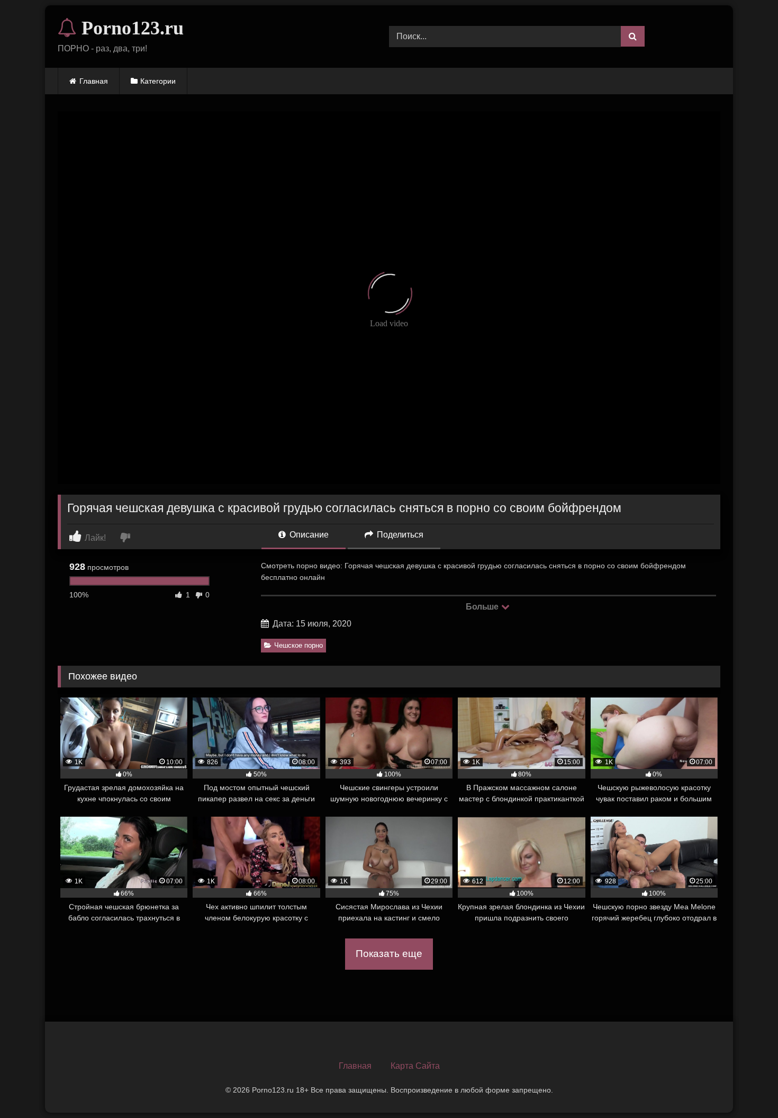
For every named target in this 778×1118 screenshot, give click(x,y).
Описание (308, 534)
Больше (483, 606)
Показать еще (389, 953)
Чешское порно (298, 645)
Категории (158, 81)
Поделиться (399, 534)
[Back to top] (745, 1086)
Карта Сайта (415, 1065)
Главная (93, 81)
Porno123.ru (130, 28)
